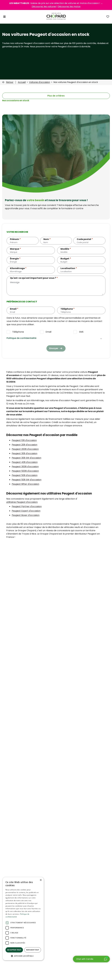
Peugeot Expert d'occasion (26, 510)
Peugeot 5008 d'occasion (25, 470)
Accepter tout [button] (14, 950)
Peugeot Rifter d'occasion (25, 484)
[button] (23, 956)
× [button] (41, 880)
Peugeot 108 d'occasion (24, 440)
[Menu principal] (4, 16)
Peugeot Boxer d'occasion (25, 515)
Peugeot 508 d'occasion (24, 475)
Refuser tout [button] (32, 950)
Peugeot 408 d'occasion (25, 462)
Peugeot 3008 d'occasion (25, 466)
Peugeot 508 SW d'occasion (26, 479)
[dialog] (23, 918)
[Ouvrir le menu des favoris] (108, 17)
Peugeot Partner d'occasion (27, 506)
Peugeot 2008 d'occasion (25, 449)
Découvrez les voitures (44, 6)
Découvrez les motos (69, 6)
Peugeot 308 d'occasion (24, 453)
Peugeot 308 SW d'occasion (26, 457)
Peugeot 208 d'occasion (24, 444)
